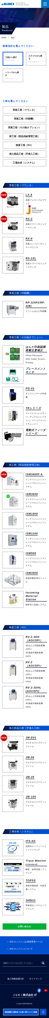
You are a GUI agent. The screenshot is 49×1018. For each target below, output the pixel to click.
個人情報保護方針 (15, 979)
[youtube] (46, 990)
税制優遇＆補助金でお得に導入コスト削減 (21, 1012)
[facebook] (39, 990)
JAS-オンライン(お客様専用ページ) (25, 942)
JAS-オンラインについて (21, 949)
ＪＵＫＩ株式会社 (23, 994)
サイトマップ (35, 979)
